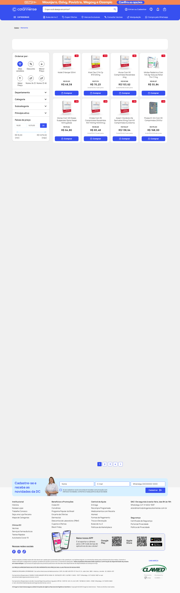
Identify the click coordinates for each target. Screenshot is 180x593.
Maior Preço (20, 84)
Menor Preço (41, 70)
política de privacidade (99, 492)
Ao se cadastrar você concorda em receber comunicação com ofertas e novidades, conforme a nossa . (85, 491)
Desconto (31, 69)
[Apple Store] (156, 544)
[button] (135, 9)
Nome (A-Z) (31, 83)
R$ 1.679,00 (42, 135)
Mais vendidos (20, 70)
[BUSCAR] (43, 125)
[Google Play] (156, 539)
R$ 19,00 (18, 135)
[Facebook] (14, 551)
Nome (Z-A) (42, 83)
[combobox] (80, 9)
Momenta (24, 28)
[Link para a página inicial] (16, 28)
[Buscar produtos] (115, 9)
